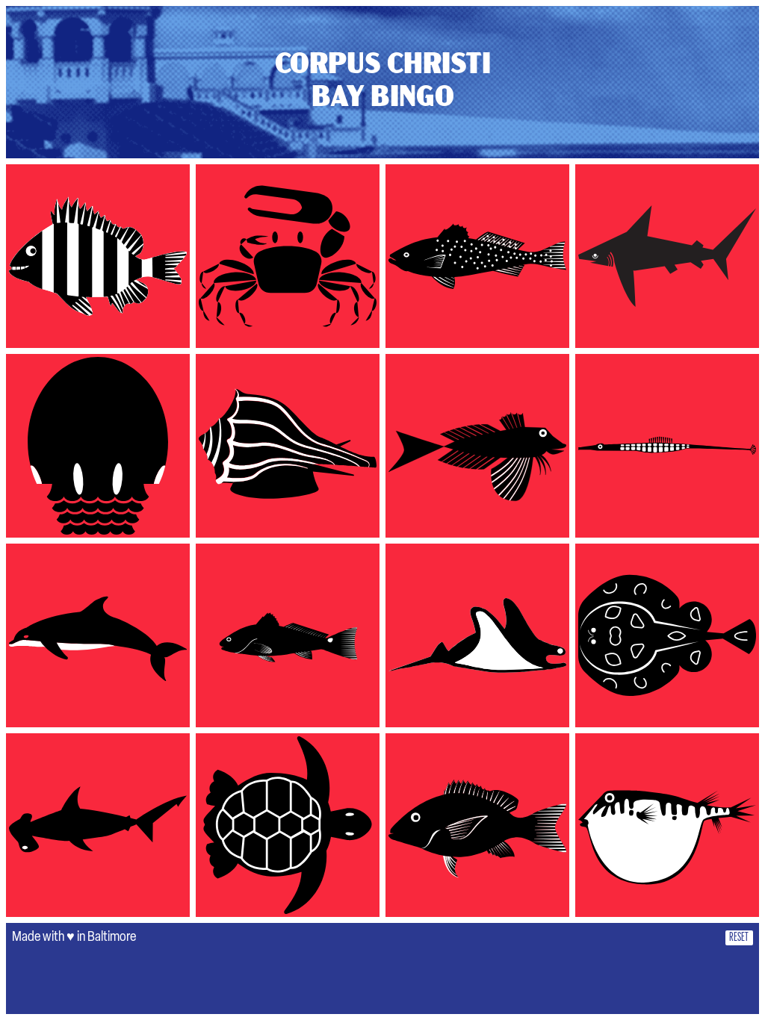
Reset (739, 938)
